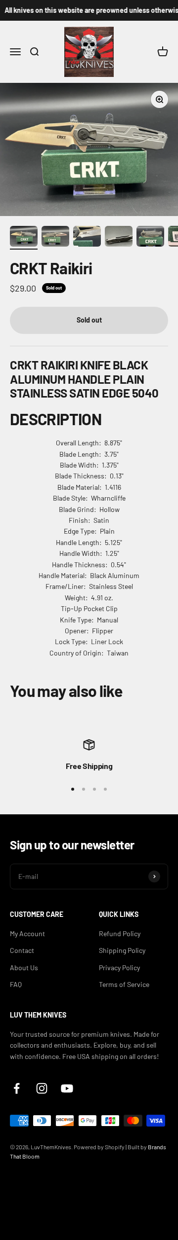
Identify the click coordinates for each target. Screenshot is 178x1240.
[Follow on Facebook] (16, 1088)
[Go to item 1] (24, 238)
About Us (24, 967)
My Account (27, 933)
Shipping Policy (122, 950)
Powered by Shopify (99, 1146)
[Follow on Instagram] (41, 1088)
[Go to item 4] (119, 238)
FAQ (16, 984)
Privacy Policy (119, 967)
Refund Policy (119, 933)
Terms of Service (124, 984)
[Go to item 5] (150, 238)
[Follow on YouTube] (67, 1088)
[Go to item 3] (87, 238)
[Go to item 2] (55, 238)
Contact (22, 950)
